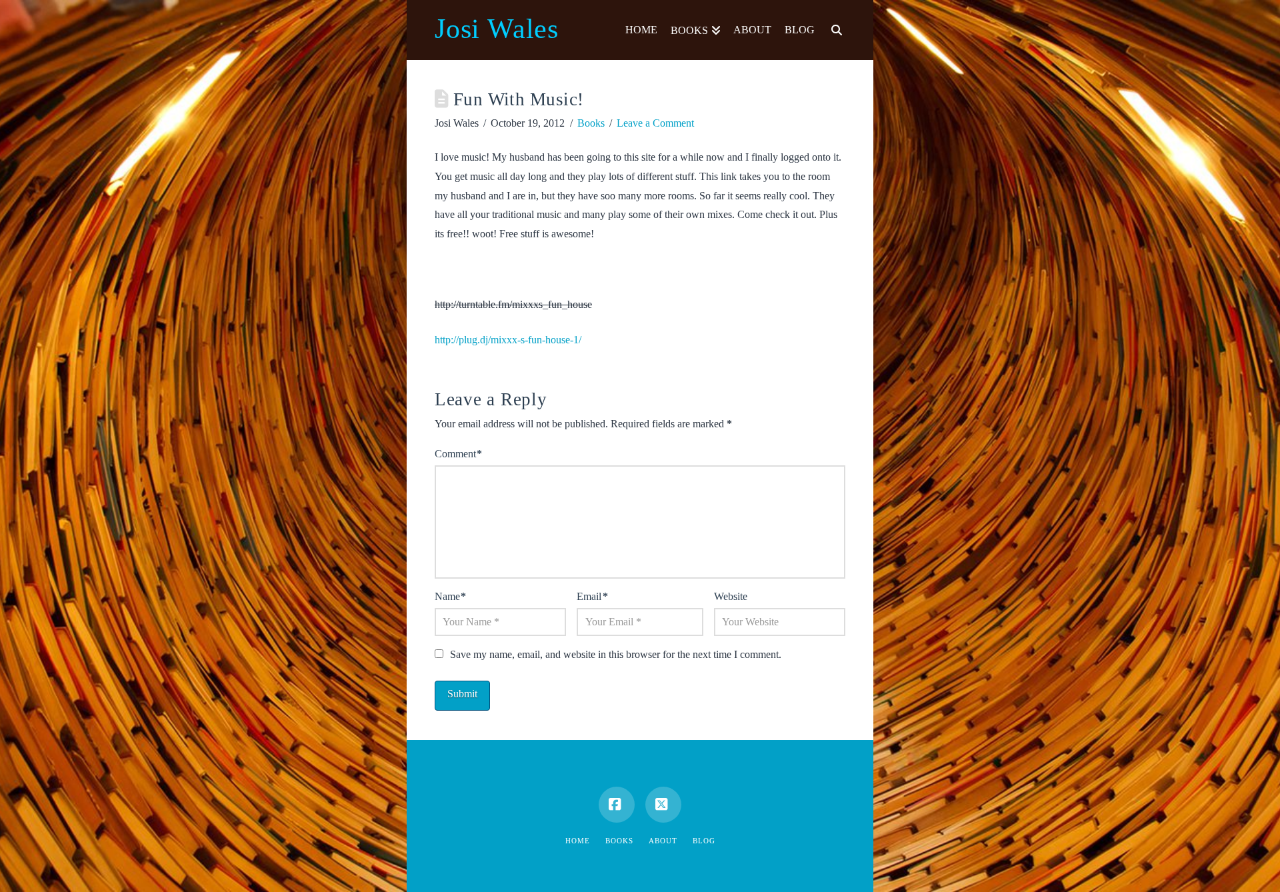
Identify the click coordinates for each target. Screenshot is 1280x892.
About (663, 841)
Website (730, 596)
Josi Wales (497, 29)
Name (450, 596)
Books (591, 123)
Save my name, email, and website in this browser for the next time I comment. (615, 654)
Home (577, 841)
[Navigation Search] (833, 30)
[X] (663, 805)
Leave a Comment (655, 123)
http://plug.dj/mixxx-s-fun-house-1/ (508, 339)
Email (592, 596)
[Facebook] (617, 805)
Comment (458, 453)
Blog (704, 841)
